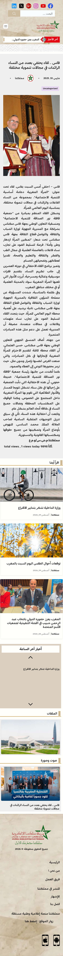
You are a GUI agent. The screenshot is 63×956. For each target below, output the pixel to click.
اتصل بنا (55, 904)
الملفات (52, 713)
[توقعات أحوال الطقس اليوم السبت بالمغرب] (31, 526)
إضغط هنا (31, 921)
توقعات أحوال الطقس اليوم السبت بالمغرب (33, 563)
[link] (25, 40)
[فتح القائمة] (5, 26)
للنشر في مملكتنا (48, 888)
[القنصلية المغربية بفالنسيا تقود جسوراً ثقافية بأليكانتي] (30, 769)
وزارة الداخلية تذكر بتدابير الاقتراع (39, 507)
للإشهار (55, 896)
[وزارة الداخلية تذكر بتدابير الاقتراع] (31, 470)
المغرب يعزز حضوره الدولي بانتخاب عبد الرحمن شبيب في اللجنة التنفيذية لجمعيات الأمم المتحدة (33, 623)
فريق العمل (52, 879)
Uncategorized (50, 88)
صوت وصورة (49, 760)
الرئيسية (54, 862)
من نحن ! (54, 870)
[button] (30, 657)
